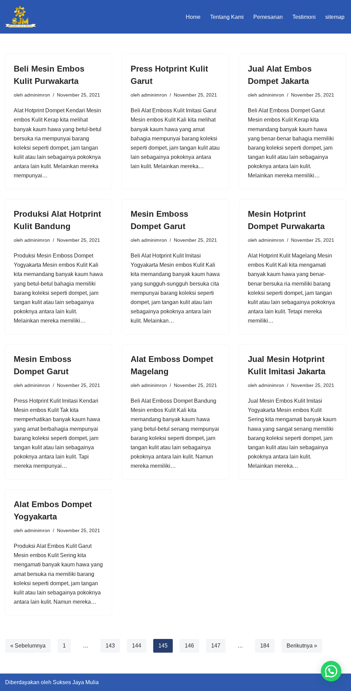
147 (215, 646)
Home (193, 17)
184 (264, 646)
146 (189, 646)
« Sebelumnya (28, 646)
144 (136, 646)
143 (110, 646)
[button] (331, 671)
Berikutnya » (302, 646)
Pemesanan (268, 17)
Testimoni (304, 17)
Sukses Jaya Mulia (76, 682)
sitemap (334, 17)
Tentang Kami (227, 17)
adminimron (37, 95)
